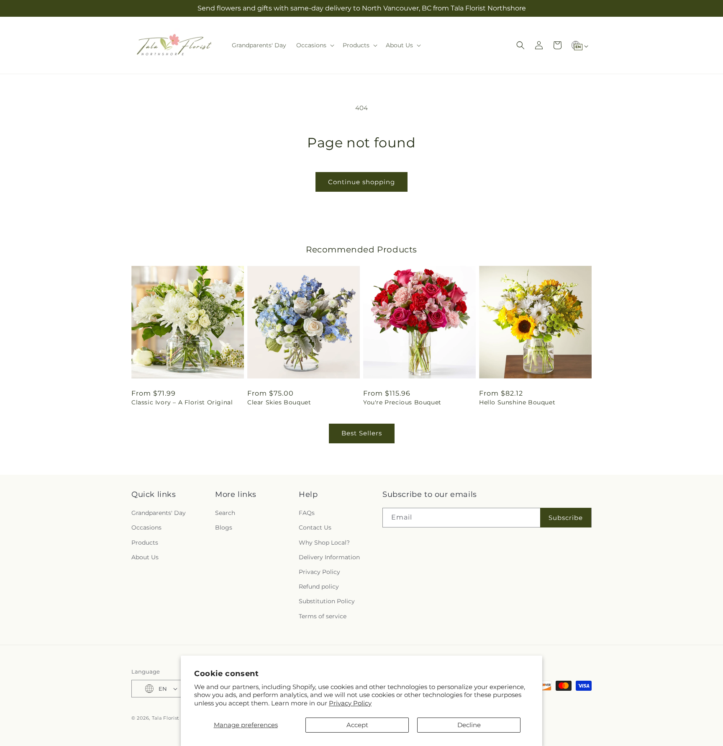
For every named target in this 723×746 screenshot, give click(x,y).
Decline (469, 725)
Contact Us (315, 527)
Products (144, 542)
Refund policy (319, 586)
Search (225, 513)
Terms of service (322, 616)
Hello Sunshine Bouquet (517, 402)
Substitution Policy (327, 601)
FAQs (307, 513)
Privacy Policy (350, 703)
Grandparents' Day (158, 513)
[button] (314, 45)
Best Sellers (361, 433)
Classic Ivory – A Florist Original (182, 402)
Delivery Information (329, 557)
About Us (145, 557)
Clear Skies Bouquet (279, 402)
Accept (357, 725)
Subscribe (566, 518)
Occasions (146, 527)
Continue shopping (361, 182)
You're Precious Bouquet (402, 402)
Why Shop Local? (324, 542)
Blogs (223, 527)
